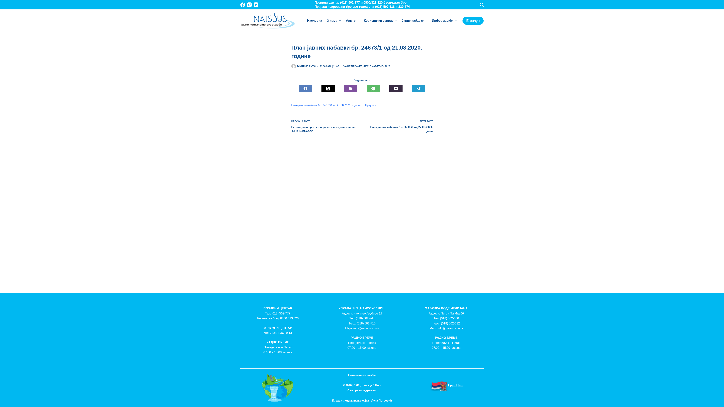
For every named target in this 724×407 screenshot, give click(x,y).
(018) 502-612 (450, 323)
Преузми (370, 105)
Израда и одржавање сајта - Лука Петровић (362, 400)
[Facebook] (242, 4)
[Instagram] (249, 4)
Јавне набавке (413, 20)
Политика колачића (362, 375)
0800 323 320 (289, 318)
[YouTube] (256, 4)
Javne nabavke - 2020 (377, 66)
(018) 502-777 (281, 313)
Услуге (351, 20)
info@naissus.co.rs (366, 328)
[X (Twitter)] (328, 88)
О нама (332, 20)
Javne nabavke (352, 66)
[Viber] (350, 88)
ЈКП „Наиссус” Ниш (367, 385)
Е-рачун (473, 21)
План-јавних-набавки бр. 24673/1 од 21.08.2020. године (325, 105)
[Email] (396, 88)
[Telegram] (418, 88)
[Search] (482, 5)
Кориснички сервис (378, 20)
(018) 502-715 (366, 323)
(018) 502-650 (449, 318)
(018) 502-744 (365, 318)
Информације (442, 20)
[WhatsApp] (373, 88)
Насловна (314, 20)
